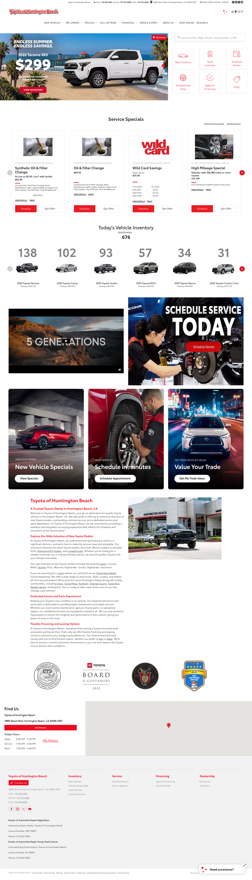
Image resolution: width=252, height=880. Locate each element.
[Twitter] (239, 2)
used (61, 573)
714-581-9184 (106, 2)
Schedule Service (234, 123)
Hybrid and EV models (49, 551)
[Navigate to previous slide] (2, 67)
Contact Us (20, 782)
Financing (162, 776)
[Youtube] (242, 2)
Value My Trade (163, 785)
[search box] (210, 37)
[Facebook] (233, 2)
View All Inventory (125, 232)
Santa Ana (113, 583)
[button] (169, 725)
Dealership (207, 776)
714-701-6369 (125, 2)
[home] (233, 11)
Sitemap (59, 872)
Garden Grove (38, 587)
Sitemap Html (69, 872)
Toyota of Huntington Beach (19, 872)
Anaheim (83, 583)
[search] (239, 11)
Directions (205, 785)
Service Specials (120, 785)
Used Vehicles (75, 789)
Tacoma (42, 567)
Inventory (75, 776)
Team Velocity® (206, 873)
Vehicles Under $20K (78, 785)
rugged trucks (75, 551)
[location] (151, 2)
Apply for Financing (165, 781)
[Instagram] (236, 2)
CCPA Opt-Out (123, 872)
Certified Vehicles (76, 794)
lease (109, 638)
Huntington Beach (106, 573)
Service (117, 776)
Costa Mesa (70, 583)
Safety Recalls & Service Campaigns (101, 872)
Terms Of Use (49, 872)
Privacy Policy (37, 872)
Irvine (60, 583)
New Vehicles (75, 781)
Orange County (98, 583)
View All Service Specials (214, 123)
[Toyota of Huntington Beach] (33, 11)
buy (101, 638)
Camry (102, 563)
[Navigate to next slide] (166, 67)
